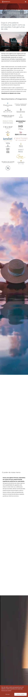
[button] (26, 2)
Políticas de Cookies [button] (6, 690)
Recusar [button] (8, 694)
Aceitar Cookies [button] (20, 694)
